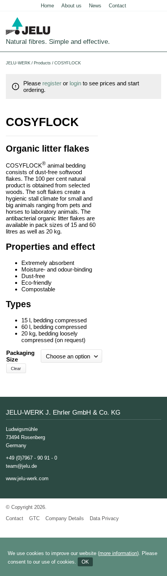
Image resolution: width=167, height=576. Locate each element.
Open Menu (156, 41)
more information (118, 553)
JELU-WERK (18, 63)
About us (71, 6)
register (51, 83)
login (75, 83)
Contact (117, 6)
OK (85, 562)
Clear (16, 368)
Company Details (64, 518)
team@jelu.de (21, 466)
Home (47, 6)
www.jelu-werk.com (27, 478)
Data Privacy (104, 518)
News (95, 6)
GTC (34, 518)
